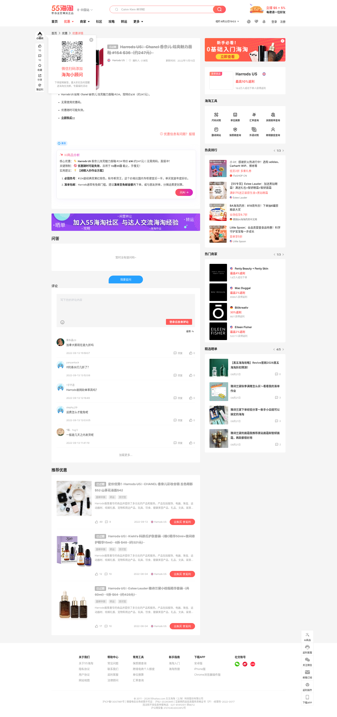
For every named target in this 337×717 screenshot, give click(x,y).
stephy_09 (71, 407)
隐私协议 (84, 669)
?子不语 (70, 385)
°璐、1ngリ (72, 430)
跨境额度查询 (273, 135)
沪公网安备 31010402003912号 (168, 707)
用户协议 (84, 674)
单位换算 (235, 120)
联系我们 (112, 669)
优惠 (67, 21)
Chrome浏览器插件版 (207, 674)
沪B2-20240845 (164, 701)
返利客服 (112, 674)
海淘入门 (174, 663)
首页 (54, 33)
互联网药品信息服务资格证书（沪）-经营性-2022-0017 (205, 701)
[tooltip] (72, 64)
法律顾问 (112, 680)
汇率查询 (254, 120)
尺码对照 (216, 120)
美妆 (63, 143)
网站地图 (84, 680)
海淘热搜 (174, 669)
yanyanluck (72, 362)
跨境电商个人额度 (144, 669)
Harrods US (118, 60)
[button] (85, 10)
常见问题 (112, 663)
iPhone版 (200, 669)
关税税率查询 (273, 120)
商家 (83, 21)
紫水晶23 (71, 340)
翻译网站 (216, 135)
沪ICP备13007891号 (114, 701)
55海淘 (62, 9)
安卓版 (198, 663)
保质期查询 (235, 135)
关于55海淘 (86, 663)
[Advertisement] (245, 484)
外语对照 (254, 135)
